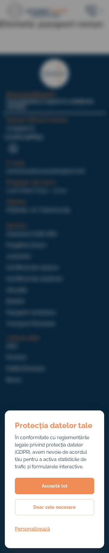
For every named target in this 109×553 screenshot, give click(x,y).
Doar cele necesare (54, 507)
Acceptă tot (55, 486)
